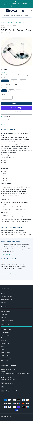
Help (2, 346)
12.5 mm (5, 84)
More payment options (16, 111)
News (2, 349)
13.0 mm (14, 84)
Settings (3, 317)
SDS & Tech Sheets (6, 329)
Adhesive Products (6, 296)
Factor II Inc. (8, 416)
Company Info (5, 338)
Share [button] (4, 124)
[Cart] (31, 10)
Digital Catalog (5, 335)
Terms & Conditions (6, 358)
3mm (11, 91)
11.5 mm (14, 81)
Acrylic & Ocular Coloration (14, 22)
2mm (4, 91)
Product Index (5, 332)
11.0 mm (5, 81)
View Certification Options (9, 274)
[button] (2, 10)
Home (2, 22)
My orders (4, 314)
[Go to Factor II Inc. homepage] (16, 10)
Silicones (3, 293)
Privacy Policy (5, 360)
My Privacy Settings (7, 320)
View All (3, 302)
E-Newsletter (5, 343)
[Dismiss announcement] (31, 4)
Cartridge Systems (6, 299)
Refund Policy (5, 355)
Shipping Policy (5, 352)
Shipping (3, 72)
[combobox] (16, 16)
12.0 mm (23, 81)
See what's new (15, 6)
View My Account (6, 311)
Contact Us (4, 254)
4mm (19, 91)
